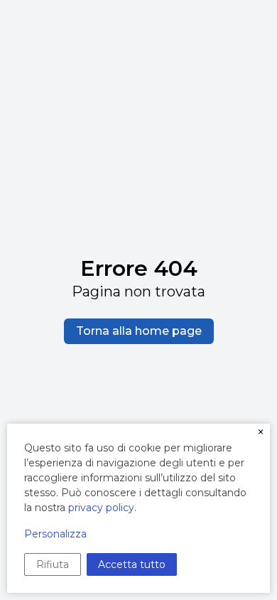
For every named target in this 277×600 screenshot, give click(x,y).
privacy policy (101, 507)
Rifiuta (52, 564)
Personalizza (55, 533)
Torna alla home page (139, 331)
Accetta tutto (131, 564)
